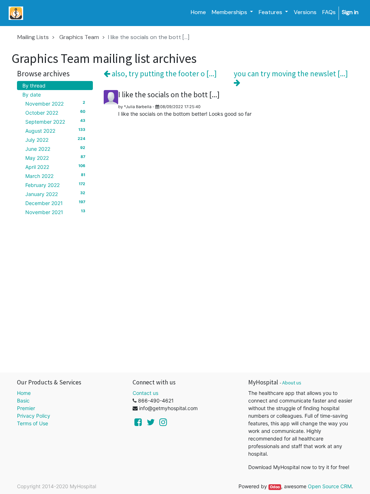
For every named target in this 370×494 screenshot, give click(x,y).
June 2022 (55, 148)
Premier (26, 408)
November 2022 (55, 103)
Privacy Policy (33, 416)
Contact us (145, 393)
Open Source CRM (330, 486)
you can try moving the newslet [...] (291, 73)
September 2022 (55, 121)
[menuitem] (198, 12)
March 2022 (55, 176)
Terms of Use (32, 423)
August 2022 (55, 130)
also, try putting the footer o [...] (163, 73)
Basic (23, 400)
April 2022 (55, 166)
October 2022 (55, 112)
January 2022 (55, 194)
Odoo (275, 487)
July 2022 (55, 139)
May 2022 (55, 157)
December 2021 (55, 203)
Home (24, 393)
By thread (34, 85)
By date (31, 94)
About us (291, 382)
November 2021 (55, 212)
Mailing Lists (33, 37)
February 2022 (55, 185)
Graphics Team (79, 37)
